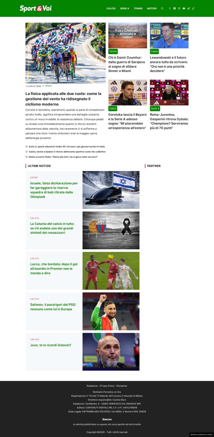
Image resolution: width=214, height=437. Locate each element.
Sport (48, 86)
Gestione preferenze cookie (201, 435)
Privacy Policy (107, 385)
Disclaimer (121, 385)
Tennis (138, 8)
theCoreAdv (135, 424)
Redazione (92, 385)
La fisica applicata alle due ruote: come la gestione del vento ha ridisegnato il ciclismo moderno (63, 98)
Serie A (124, 8)
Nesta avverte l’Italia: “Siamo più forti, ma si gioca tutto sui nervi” (63, 156)
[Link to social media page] (170, 9)
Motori (151, 8)
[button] (162, 8)
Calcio (111, 8)
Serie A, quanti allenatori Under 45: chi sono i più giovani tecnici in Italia (67, 146)
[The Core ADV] (107, 420)
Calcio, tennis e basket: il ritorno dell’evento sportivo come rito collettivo (67, 151)
